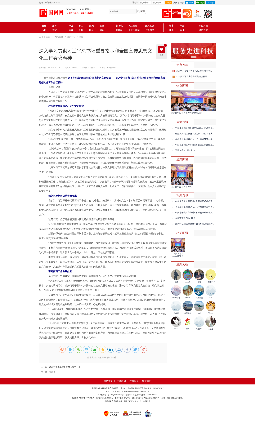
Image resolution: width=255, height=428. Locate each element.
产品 (182, 25)
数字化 (119, 25)
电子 (91, 30)
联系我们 (121, 381)
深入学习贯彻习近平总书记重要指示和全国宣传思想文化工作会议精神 (208, 71)
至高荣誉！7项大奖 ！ (185, 150)
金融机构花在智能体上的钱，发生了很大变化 (196, 134)
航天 (91, 25)
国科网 (101, 388)
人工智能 (134, 25)
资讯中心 (71, 37)
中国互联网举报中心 (123, 398)
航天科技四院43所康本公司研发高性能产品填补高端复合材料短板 (205, 224)
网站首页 (59, 37)
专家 (54, 30)
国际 (102, 30)
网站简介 (108, 381)
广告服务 (134, 381)
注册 (175, 2)
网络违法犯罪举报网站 (104, 398)
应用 (44, 30)
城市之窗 (203, 30)
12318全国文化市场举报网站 (172, 398)
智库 (44, 25)
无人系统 (149, 25)
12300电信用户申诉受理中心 (83, 398)
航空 (102, 25)
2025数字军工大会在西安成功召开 (64, 367)
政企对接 (203, 25)
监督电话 (147, 381)
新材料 (119, 30)
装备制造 (150, 30)
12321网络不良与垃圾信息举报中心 (145, 398)
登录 (169, 2)
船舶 (81, 30)
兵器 (71, 30)
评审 (171, 25)
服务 (54, 25)
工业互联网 (134, 30)
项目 (182, 30)
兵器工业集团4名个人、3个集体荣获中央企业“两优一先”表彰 (203, 139)
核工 (81, 25)
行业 (71, 25)
